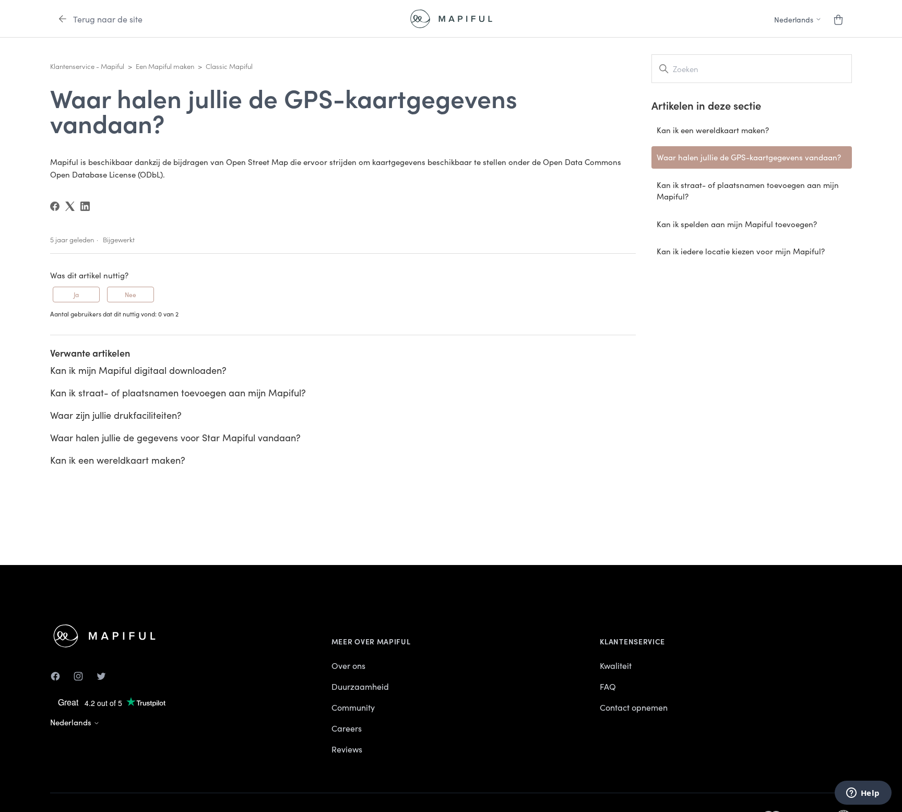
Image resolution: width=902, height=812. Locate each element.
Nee (130, 294)
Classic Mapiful (229, 66)
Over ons (348, 665)
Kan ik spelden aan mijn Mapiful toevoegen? (737, 223)
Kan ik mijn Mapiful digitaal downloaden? (138, 369)
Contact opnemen (634, 707)
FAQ (608, 686)
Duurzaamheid (360, 686)
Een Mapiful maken (165, 66)
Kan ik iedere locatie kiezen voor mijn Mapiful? (741, 250)
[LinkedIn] (85, 206)
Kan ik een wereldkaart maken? (117, 459)
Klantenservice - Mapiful (87, 66)
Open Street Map (257, 161)
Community (353, 707)
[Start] (451, 19)
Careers (346, 728)
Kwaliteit (616, 665)
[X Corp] (70, 206)
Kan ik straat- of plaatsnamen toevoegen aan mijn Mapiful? (178, 392)
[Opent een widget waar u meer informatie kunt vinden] (863, 794)
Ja (76, 294)
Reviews (346, 749)
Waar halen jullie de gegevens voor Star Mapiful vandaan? (175, 437)
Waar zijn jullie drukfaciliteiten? (116, 414)
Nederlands (71, 721)
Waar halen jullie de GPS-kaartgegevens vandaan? (749, 156)
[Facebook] (55, 206)
